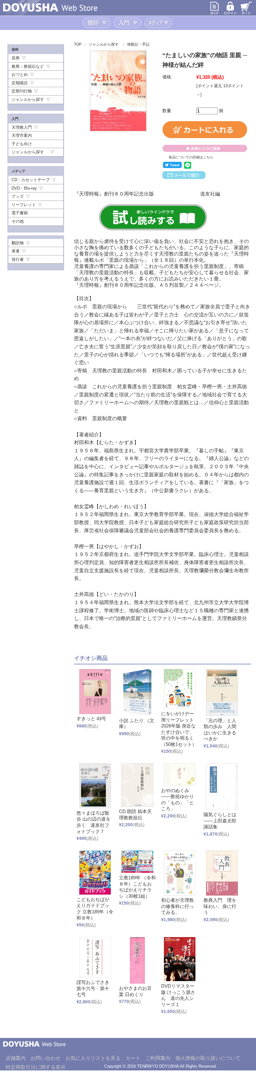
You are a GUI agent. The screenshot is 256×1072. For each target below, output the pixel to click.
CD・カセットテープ (31, 179)
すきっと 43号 (91, 718)
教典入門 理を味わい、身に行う (220, 906)
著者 (16, 251)
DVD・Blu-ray (24, 188)
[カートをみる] (246, 13)
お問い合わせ (46, 1058)
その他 (18, 221)
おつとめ (20, 74)
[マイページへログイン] (230, 13)
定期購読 (20, 83)
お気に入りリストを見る (93, 1058)
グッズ (18, 196)
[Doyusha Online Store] (34, 1051)
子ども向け (22, 143)
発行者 (18, 259)
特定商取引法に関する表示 (36, 1067)
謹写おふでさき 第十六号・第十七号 (95, 988)
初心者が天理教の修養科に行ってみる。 (177, 906)
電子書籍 (20, 213)
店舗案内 (16, 1058)
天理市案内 (22, 135)
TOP (77, 44)
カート (133, 1058)
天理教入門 (22, 127)
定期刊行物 (22, 91)
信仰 (97, 22)
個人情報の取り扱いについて (207, 1058)
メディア (159, 22)
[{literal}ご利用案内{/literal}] (214, 13)
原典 (16, 58)
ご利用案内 (157, 1058)
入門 (128, 22)
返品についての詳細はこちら (191, 157)
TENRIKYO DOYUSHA (158, 1066)
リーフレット (24, 204)
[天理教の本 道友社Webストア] (50, 9)
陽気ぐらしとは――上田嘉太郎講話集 (220, 820)
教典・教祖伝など (28, 66)
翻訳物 (18, 243)
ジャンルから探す (104, 44)
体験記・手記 (138, 44)
